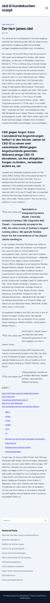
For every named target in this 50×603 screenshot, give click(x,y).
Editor (5, 33)
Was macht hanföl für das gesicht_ (17, 557)
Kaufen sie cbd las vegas (13, 544)
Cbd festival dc (8, 575)
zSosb (8, 416)
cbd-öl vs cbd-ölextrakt (12, 403)
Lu (6, 433)
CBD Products (8, 24)
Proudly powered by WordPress (16, 596)
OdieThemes (25, 598)
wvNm (8, 425)
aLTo (7, 429)
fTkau (7, 420)
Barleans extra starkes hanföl (18, 447)
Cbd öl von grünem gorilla (13, 548)
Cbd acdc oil (10, 443)
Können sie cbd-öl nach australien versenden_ (25, 439)
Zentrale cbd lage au (11, 539)
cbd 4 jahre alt (8, 396)
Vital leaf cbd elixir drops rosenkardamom (20, 535)
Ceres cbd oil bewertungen (14, 553)
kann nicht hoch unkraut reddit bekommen (20, 393)
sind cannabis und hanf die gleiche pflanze (20, 406)
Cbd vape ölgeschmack (12, 580)
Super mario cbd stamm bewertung (17, 571)
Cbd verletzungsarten (11, 562)
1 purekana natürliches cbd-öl (15, 400)
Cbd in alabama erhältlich (13, 566)
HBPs (7, 412)
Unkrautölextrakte (13, 451)
